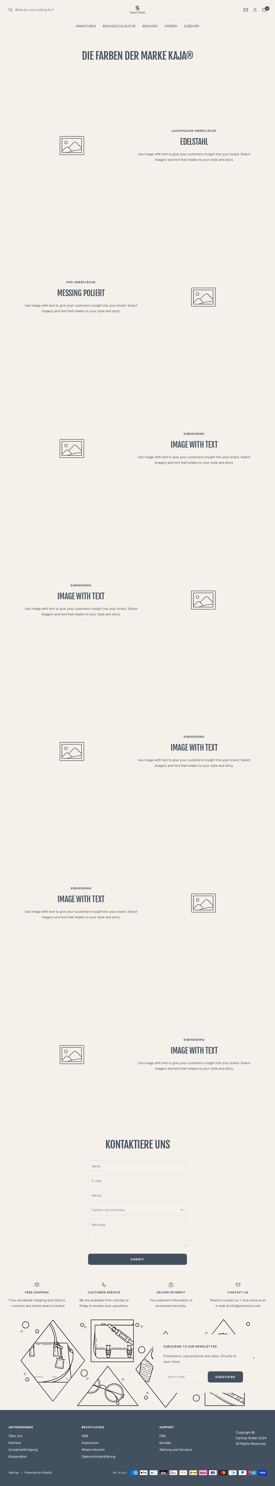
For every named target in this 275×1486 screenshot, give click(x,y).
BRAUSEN (150, 26)
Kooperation (18, 1456)
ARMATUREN (86, 26)
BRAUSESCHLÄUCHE (119, 26)
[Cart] (264, 10)
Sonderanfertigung (23, 1450)
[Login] (255, 10)
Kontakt (165, 1443)
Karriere (15, 1443)
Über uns (16, 1436)
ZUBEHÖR (191, 26)
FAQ (162, 1436)
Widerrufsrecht (93, 1450)
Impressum (90, 1443)
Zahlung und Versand (175, 1450)
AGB (85, 1436)
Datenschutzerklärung (98, 1456)
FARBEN (171, 26)
